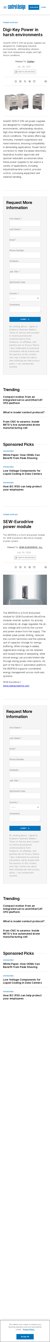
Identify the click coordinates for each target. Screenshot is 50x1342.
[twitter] (25, 81)
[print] (45, 81)
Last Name (15, 229)
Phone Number (16, 250)
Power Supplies (10, 23)
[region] (25, 1331)
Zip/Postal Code (17, 282)
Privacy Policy (28, 1330)
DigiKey (31, 61)
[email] (34, 81)
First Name (15, 218)
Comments (14, 304)
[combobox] (25, 298)
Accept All (25, 1337)
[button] (5, 7)
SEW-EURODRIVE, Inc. (31, 547)
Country (14, 293)
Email (12, 240)
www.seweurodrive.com (16, 685)
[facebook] (15, 81)
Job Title (14, 271)
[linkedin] (20, 81)
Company (14, 261)
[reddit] (29, 81)
